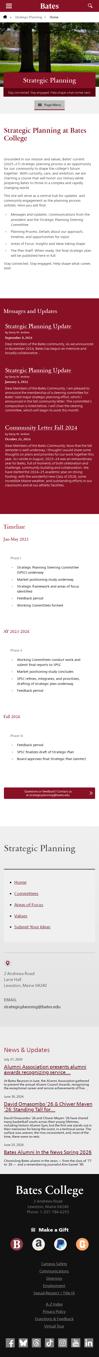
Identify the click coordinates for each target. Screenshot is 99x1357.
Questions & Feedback (54, 1319)
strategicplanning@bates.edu (32, 1006)
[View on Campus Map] (7, 963)
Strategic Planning (28, 17)
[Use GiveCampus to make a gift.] (82, 1244)
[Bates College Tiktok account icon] (49, 1342)
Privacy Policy (54, 1311)
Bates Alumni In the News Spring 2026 (48, 1152)
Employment (54, 1285)
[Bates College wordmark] (49, 6)
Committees (26, 893)
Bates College (50, 1190)
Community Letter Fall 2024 (41, 427)
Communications (54, 1271)
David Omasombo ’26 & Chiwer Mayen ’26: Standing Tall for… (48, 1106)
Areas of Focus (28, 904)
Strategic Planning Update (38, 326)
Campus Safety (54, 1264)
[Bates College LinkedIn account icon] (88, 1342)
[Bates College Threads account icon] (36, 1342)
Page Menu (52, 105)
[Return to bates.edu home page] (7, 17)
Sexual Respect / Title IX (54, 1293)
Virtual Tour (54, 1326)
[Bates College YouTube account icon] (75, 1342)
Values (20, 915)
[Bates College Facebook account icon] (10, 1342)
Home (20, 882)
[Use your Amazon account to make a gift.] (38, 1244)
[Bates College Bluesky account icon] (23, 1342)
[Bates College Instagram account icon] (62, 1342)
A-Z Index (54, 1304)
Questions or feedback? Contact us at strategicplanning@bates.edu (48, 793)
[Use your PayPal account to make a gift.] (60, 1244)
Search (90, 6)
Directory (54, 1278)
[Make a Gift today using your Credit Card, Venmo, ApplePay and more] (16, 1244)
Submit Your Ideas (32, 926)
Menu (8, 6)
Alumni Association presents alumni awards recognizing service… (45, 1069)
